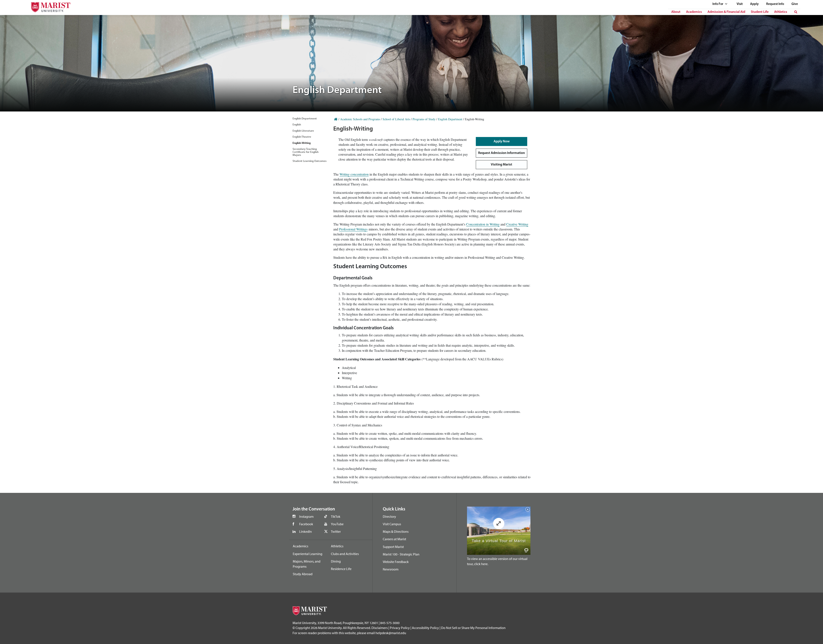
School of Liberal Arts (396, 119)
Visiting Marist (501, 164)
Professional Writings (353, 229)
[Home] (336, 119)
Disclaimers (379, 628)
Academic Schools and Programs (360, 119)
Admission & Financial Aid (726, 12)
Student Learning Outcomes (309, 161)
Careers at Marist (394, 539)
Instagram (306, 516)
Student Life (760, 12)
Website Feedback (396, 562)
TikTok (335, 516)
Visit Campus (392, 524)
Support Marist (393, 547)
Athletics (780, 12)
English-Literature (303, 130)
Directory (389, 516)
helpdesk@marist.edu (390, 633)
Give (794, 4)
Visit (740, 4)
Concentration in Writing (483, 224)
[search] (796, 12)
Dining (336, 561)
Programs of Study (424, 119)
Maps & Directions (395, 531)
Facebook (306, 524)
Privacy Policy (400, 628)
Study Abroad (302, 574)
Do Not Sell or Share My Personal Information (473, 628)
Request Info (775, 4)
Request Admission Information (501, 153)
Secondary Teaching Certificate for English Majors (305, 151)
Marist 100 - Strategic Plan (401, 554)
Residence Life (341, 569)
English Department (305, 118)
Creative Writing (517, 224)
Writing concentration (354, 174)
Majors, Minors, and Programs (306, 564)
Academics (694, 12)
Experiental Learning (307, 554)
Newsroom (390, 569)
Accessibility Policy (425, 628)
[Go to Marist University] (48, 6)
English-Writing (302, 142)
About (675, 12)
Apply (754, 4)
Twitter (336, 531)
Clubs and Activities (345, 554)
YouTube (337, 524)
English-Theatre (302, 136)
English (297, 124)
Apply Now (502, 141)
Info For (718, 4)
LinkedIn (305, 531)
